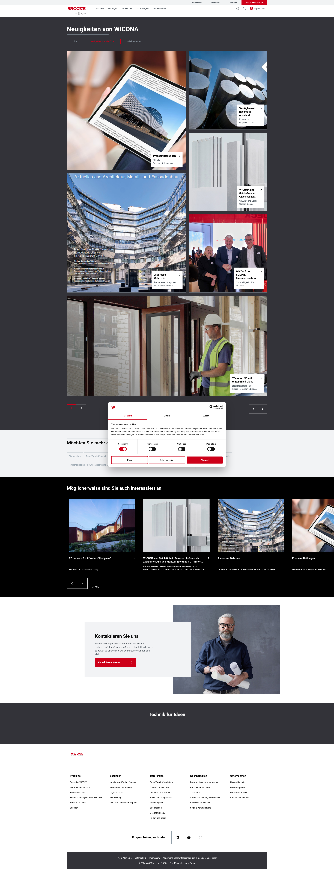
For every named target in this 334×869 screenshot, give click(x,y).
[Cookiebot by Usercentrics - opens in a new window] (211, 407)
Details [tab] (167, 416)
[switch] (152, 449)
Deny (129, 460)
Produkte (100, 8)
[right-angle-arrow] (253, 408)
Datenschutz (140, 858)
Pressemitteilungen (303, 558)
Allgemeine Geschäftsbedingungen (179, 858)
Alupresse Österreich (230, 558)
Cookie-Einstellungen (207, 858)
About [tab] (206, 416)
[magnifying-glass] (244, 8)
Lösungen (112, 8)
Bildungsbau (75, 456)
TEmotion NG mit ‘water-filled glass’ (90, 558)
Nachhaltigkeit (142, 8)
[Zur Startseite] (77, 11)
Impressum (154, 858)
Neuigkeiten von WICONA (102, 41)
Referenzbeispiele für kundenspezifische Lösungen (92, 465)
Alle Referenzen (134, 41)
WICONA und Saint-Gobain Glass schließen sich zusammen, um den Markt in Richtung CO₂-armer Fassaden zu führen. (172, 560)
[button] (71, 408)
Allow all (204, 460)
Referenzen (126, 8)
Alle (75, 41)
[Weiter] (82, 583)
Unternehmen (159, 8)
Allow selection (167, 460)
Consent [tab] (128, 416)
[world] (237, 8)
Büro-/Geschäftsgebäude (97, 456)
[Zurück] (72, 583)
